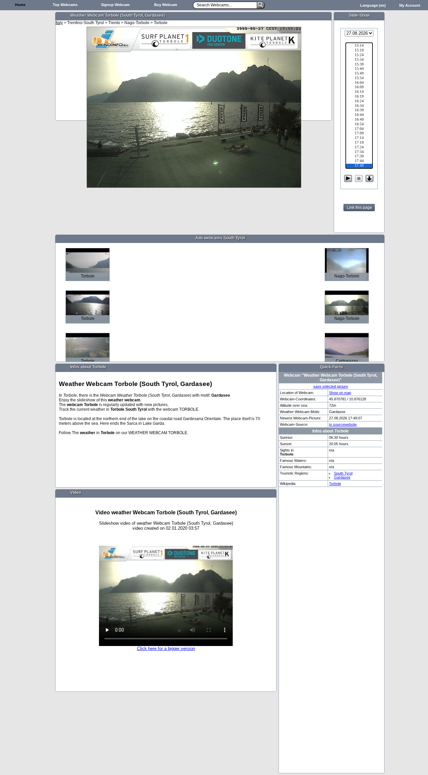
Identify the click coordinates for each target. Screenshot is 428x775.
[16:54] (359, 124)
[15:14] (359, 46)
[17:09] (359, 133)
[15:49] (359, 74)
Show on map (340, 393)
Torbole (335, 484)
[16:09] (359, 87)
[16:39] (359, 110)
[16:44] (359, 115)
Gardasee (342, 477)
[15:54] (359, 78)
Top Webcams (65, 5)
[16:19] (359, 97)
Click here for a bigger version (166, 648)
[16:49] (359, 120)
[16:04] (359, 83)
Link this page (359, 207)
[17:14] (359, 138)
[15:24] (359, 55)
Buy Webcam (165, 5)
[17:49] (359, 166)
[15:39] (359, 64)
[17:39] (359, 156)
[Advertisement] (27, 115)
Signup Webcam (115, 5)
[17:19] (359, 143)
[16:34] (359, 106)
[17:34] (359, 152)
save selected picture (330, 386)
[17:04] (359, 129)
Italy (59, 22)
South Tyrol (343, 473)
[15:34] (359, 60)
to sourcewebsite (343, 424)
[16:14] (359, 92)
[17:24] (359, 147)
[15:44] (359, 69)
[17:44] (359, 161)
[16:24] (359, 101)
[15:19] (359, 50)
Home (20, 5)
